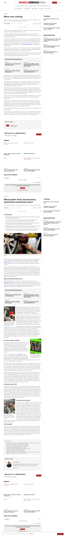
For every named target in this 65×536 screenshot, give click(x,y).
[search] (6, 2)
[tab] (6, 177)
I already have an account (23, 531)
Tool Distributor (27, 8)
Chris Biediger (6, 207)
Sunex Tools (20, 354)
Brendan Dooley (7, 23)
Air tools (24, 268)
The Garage (6, 13)
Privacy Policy (31, 533)
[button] (4, 2)
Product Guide (47, 8)
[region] (22, 180)
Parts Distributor (18, 8)
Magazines (41, 8)
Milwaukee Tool (7, 282)
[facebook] (19, 27)
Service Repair (34, 8)
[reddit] (24, 27)
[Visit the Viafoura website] (39, 182)
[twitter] (22, 27)
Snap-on (7, 327)
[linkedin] (20, 27)
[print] (40, 27)
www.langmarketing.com (27, 44)
